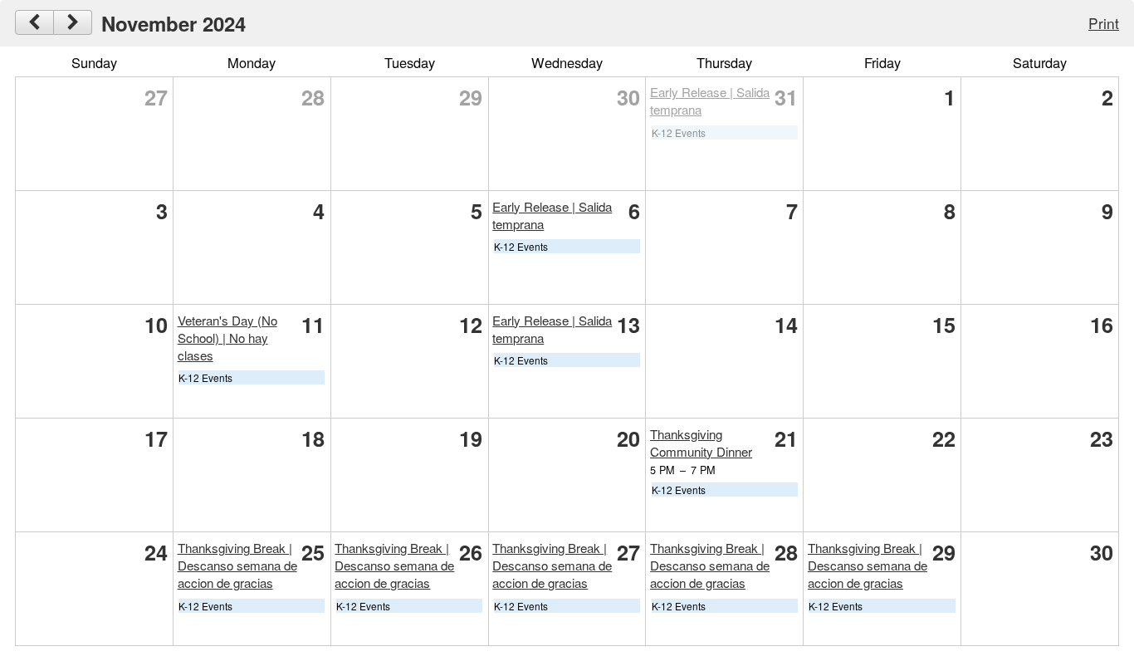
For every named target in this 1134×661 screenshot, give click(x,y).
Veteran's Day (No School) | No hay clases (227, 337)
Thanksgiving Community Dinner (701, 442)
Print (1103, 22)
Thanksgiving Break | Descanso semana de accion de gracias (237, 565)
